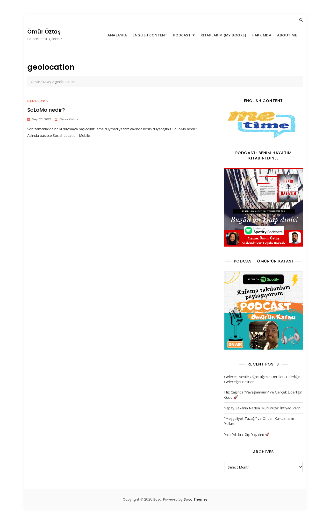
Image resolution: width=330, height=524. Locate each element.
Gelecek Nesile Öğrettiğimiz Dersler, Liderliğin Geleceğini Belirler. (262, 379)
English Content (150, 35)
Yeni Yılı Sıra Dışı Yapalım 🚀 (247, 434)
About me (287, 35)
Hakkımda (261, 35)
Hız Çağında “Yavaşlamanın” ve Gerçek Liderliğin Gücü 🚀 (263, 395)
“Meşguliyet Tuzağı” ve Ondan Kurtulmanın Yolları (259, 421)
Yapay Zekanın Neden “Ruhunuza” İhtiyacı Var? (262, 408)
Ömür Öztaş (44, 31)
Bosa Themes (196, 499)
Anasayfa (117, 35)
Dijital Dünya (37, 100)
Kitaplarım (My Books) (223, 35)
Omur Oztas (68, 119)
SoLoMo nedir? (46, 109)
